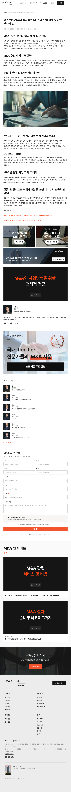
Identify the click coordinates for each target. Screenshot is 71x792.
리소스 (52, 3)
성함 (4, 460)
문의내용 (7, 502)
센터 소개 (32, 3)
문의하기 (60, 3)
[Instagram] (9, 757)
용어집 (38, 734)
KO (66, 3)
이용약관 (22, 534)
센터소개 (7, 700)
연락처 (38, 469)
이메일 (5, 469)
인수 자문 (39, 700)
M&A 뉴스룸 (40, 725)
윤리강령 (7, 706)
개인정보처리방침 (30, 534)
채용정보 (7, 709)
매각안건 (7, 719)
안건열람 (45, 3)
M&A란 (7, 703)
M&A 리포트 (40, 719)
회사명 (38, 460)
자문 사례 (38, 3)
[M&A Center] (7, 3)
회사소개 (7, 697)
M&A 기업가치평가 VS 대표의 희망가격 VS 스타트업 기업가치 (23, 220)
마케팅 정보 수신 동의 (40, 534)
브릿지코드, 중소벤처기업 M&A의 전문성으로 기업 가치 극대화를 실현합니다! (27, 215)
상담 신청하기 (35, 666)
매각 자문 (39, 697)
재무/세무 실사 (41, 706)
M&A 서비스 (23, 3)
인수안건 (7, 722)
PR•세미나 (40, 722)
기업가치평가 (40, 703)
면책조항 (48, 534)
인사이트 (39, 731)
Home (5, 12)
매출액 (5, 485)
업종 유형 (6, 493)
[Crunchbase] (12, 757)
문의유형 (5, 477)
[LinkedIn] (6, 757)
